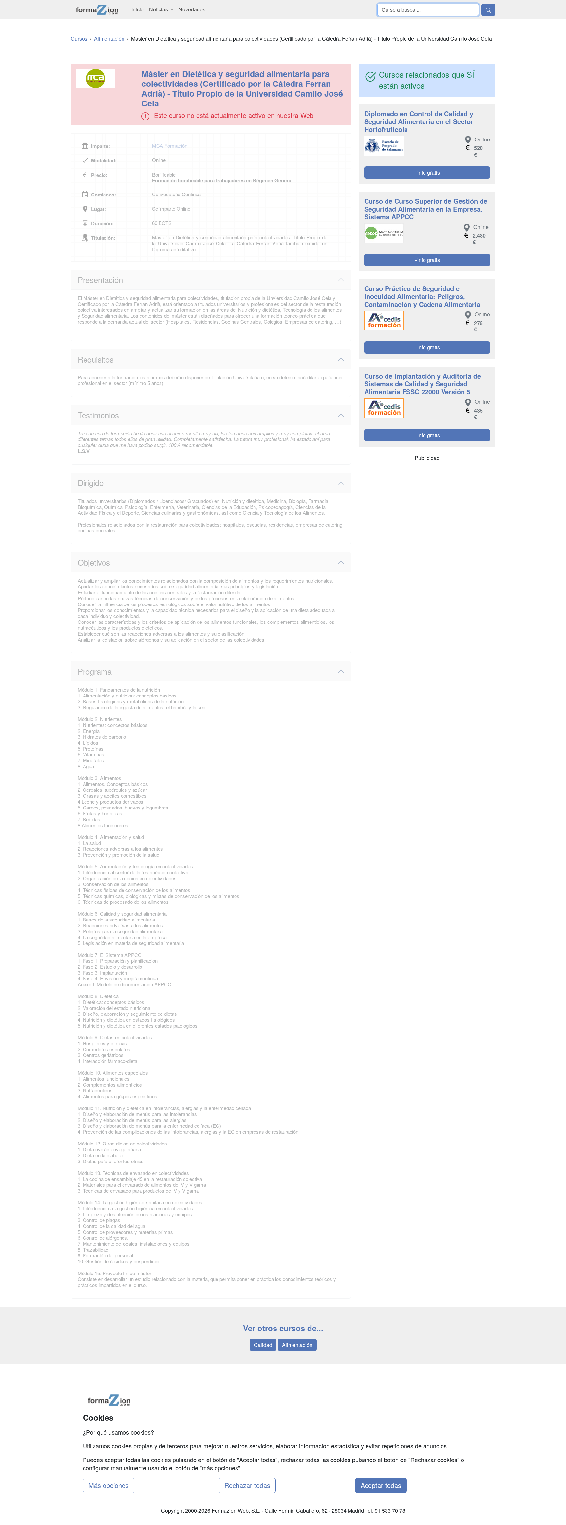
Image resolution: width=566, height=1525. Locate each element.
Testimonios (98, 414)
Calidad (263, 1344)
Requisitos (96, 359)
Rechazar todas (247, 1485)
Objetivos (94, 562)
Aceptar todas (381, 1485)
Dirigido (91, 482)
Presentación (100, 279)
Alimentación (297, 1344)
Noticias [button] (159, 9)
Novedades (192, 9)
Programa (95, 671)
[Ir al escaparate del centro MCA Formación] (107, 78)
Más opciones (108, 1485)
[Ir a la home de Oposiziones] (97, 10)
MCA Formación (169, 145)
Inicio (137, 9)
